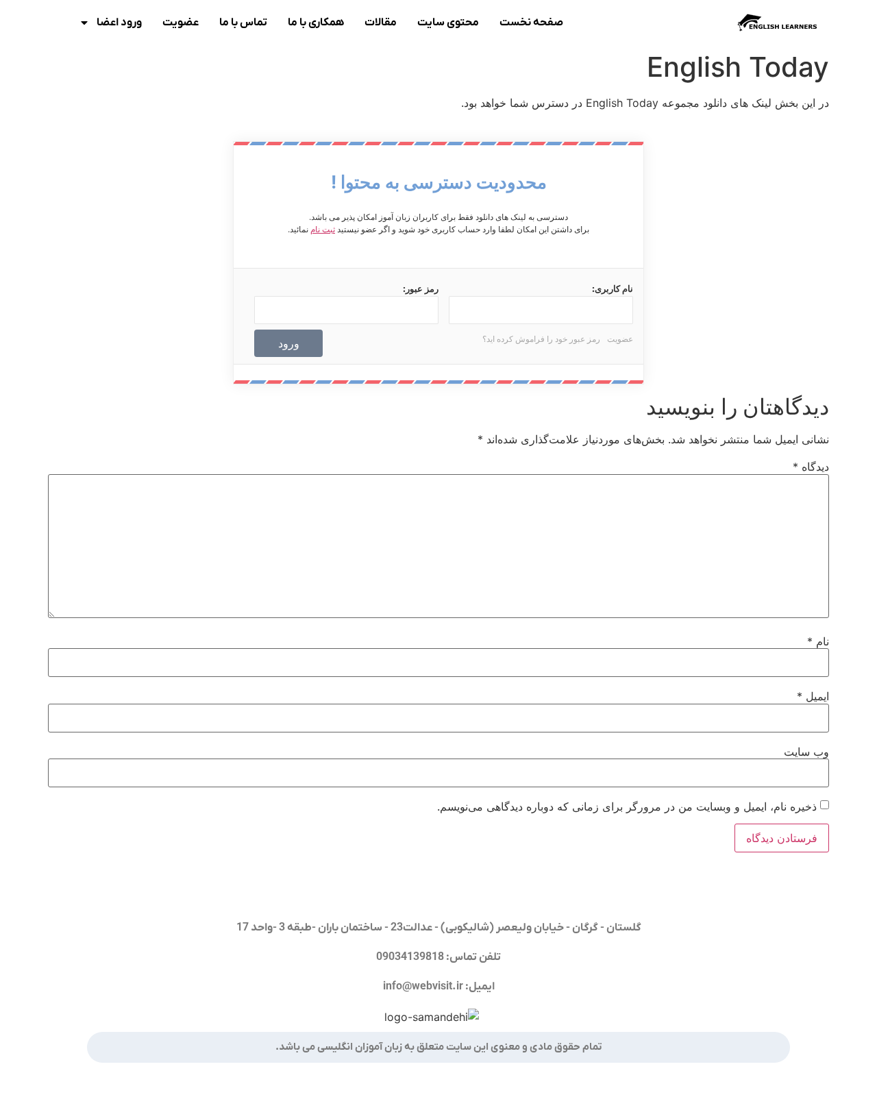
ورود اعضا (119, 22)
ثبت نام (322, 229)
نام (818, 641)
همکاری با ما (316, 22)
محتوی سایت (448, 22)
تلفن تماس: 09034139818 (438, 957)
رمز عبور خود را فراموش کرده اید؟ (541, 339)
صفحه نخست (531, 22)
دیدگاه (811, 466)
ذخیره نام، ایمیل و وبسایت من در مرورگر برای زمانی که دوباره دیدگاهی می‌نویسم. (627, 806)
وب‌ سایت (806, 751)
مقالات (381, 22)
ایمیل (813, 696)
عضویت (180, 22)
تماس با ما (243, 22)
